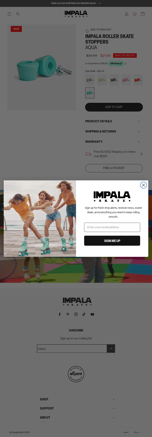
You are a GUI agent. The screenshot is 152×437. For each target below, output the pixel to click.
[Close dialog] (143, 185)
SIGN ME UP (112, 240)
